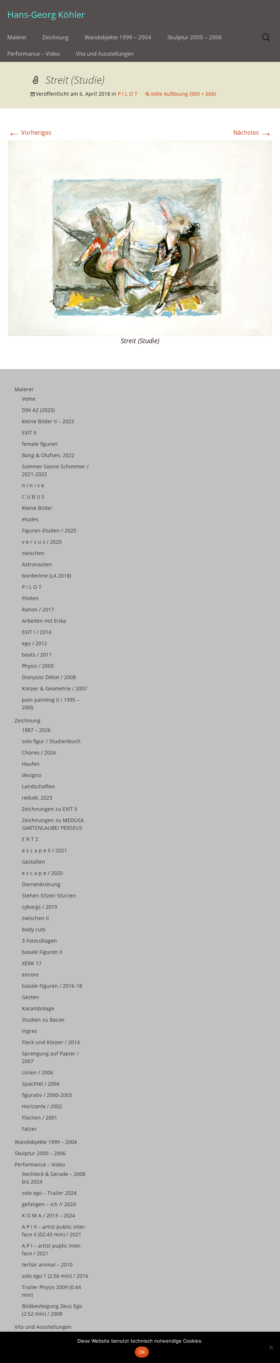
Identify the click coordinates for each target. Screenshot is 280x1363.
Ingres (29, 1030)
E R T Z (30, 839)
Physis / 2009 (38, 665)
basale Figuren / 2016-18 (52, 985)
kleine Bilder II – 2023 (48, 421)
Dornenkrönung (41, 884)
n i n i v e (33, 485)
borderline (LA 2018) (46, 575)
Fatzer (29, 1128)
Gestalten (33, 861)
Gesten (30, 997)
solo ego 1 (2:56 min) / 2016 (55, 1275)
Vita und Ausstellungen (104, 53)
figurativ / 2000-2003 (47, 1094)
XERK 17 (32, 963)
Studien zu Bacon (43, 1019)
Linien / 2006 (37, 1072)
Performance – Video (33, 53)
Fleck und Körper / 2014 (51, 1042)
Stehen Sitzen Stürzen (49, 895)
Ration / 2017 (38, 609)
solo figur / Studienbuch (51, 741)
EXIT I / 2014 (36, 632)
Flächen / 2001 (39, 1117)
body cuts (34, 929)
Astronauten (37, 564)
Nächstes (252, 132)
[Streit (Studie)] (140, 238)
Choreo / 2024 (39, 752)
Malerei (16, 37)
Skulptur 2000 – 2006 (194, 37)
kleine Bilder (37, 507)
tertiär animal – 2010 (47, 1264)
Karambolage (38, 1008)
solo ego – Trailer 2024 (49, 1192)
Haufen (31, 763)
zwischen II (35, 918)
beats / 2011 (37, 654)
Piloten (30, 598)
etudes (30, 519)
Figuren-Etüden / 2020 (49, 530)
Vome (28, 398)
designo (31, 775)
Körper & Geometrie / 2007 (54, 688)
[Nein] (271, 1347)
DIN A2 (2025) (38, 410)
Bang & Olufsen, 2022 (48, 455)
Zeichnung (55, 37)
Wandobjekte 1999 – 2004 (118, 37)
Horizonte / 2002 (42, 1106)
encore (30, 974)
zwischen (33, 553)
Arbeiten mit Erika (44, 620)
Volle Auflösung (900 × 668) (183, 93)
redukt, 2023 (37, 797)
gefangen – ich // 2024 (49, 1204)
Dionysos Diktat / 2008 (49, 677)
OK (142, 1352)
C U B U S (33, 496)
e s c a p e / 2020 (42, 872)
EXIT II (29, 432)
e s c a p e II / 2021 (44, 850)
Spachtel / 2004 (40, 1083)
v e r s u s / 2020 (42, 541)
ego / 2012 (34, 643)
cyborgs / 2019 (39, 906)
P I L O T (127, 93)
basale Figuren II (42, 951)
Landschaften (38, 786)
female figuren (40, 443)
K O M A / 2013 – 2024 (48, 1215)
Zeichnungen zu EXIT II (49, 808)
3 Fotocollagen (39, 940)
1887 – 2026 (36, 729)
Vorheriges (29, 132)
